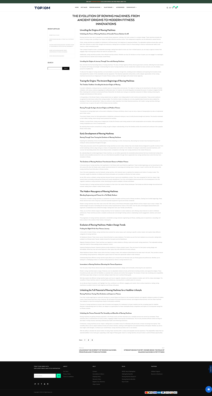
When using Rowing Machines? (56, 56)
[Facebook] (84, 340)
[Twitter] (88, 340)
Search (50, 63)
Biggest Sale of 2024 (54, 35)
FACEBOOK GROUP (96, 1)
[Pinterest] (92, 340)
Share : (81, 340)
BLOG (123, 366)
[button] (176, 8)
